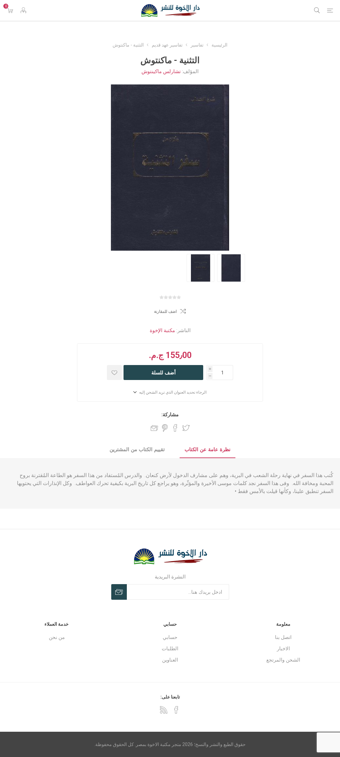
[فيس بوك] (176, 709)
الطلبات (170, 649)
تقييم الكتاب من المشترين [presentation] (137, 449)
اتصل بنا (283, 637)
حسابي (170, 637)
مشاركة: (170, 415)
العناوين (170, 660)
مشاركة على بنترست (164, 428)
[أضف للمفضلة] (114, 372)
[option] (200, 268)
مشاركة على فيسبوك (175, 428)
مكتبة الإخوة (162, 330)
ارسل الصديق (154, 428)
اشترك (119, 592)
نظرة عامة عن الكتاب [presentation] (207, 449)
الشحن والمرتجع (283, 660)
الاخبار (283, 649)
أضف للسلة (163, 372)
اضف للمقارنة (165, 311)
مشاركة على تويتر (186, 428)
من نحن (57, 637)
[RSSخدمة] (163, 709)
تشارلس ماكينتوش (161, 71)
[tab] (207, 450)
